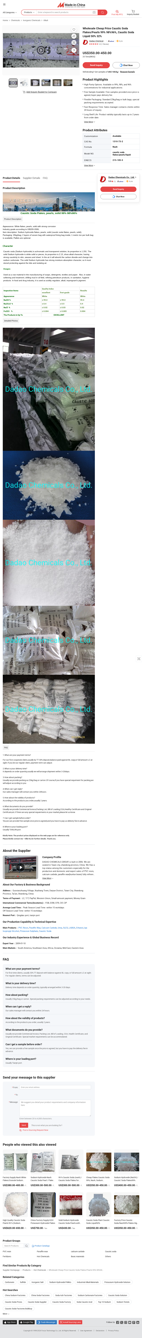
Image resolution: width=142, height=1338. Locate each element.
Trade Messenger (46, 1322)
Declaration (100, 1330)
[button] (4, 4)
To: (17, 1094)
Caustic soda (110, 1251)
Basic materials (77, 1256)
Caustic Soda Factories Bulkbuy (18, 1308)
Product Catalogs (42, 1245)
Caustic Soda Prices (13, 1302)
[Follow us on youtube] (129, 1322)
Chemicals (15, 20)
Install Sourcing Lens (72, 1322)
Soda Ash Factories (63, 1295)
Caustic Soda (45, 931)
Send (24, 1125)
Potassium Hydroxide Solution (117, 1282)
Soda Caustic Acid (84, 1302)
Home (5, 20)
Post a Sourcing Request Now (33, 1130)
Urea (60, 927)
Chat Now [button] (128, 65)
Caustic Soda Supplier (37, 1302)
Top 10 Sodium (104, 1302)
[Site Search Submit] (102, 12)
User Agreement (86, 1330)
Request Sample (127, 72)
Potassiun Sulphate (29, 931)
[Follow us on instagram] (125, 1322)
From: (15, 1087)
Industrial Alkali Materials (88, 1282)
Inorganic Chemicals (31, 20)
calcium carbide (77, 1251)
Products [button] (28, 12)
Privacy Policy (113, 1330)
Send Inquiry (96, 65)
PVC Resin (23, 927)
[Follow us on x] (121, 1322)
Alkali (45, 20)
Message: (14, 1102)
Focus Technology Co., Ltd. (51, 1330)
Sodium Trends (123, 1302)
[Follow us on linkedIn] (137, 1322)
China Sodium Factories (15, 1295)
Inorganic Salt (38, 1282)
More (5, 1313)
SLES (65, 927)
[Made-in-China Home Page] (71, 4)
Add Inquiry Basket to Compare (41, 91)
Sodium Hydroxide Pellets (60, 1282)
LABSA (72, 927)
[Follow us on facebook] (117, 1322)
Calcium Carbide (49, 927)
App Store (10, 1322)
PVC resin (7, 1251)
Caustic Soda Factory (61, 1302)
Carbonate (9, 1282)
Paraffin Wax (35, 927)
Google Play (26, 1322)
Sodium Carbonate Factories (90, 1295)
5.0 (112, 181)
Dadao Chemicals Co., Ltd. (97, 41)
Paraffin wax (42, 1251)
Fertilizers (7, 1256)
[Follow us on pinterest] (133, 1322)
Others (108, 1256)
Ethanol (79, 927)
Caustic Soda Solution (117, 1295)
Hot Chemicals (43, 1256)
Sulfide (23, 1282)
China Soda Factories (40, 1295)
